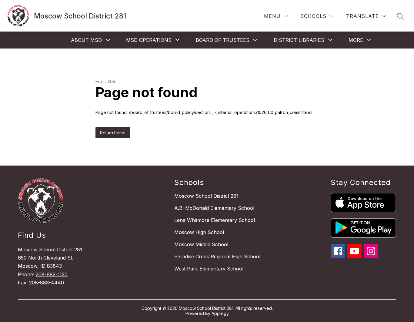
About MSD (86, 40)
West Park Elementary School (208, 269)
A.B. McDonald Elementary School (214, 208)
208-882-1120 (52, 274)
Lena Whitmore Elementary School (214, 220)
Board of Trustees (222, 40)
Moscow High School (199, 232)
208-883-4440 (46, 283)
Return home (112, 132)
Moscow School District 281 (206, 196)
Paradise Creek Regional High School (217, 256)
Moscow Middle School (201, 244)
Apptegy (220, 313)
